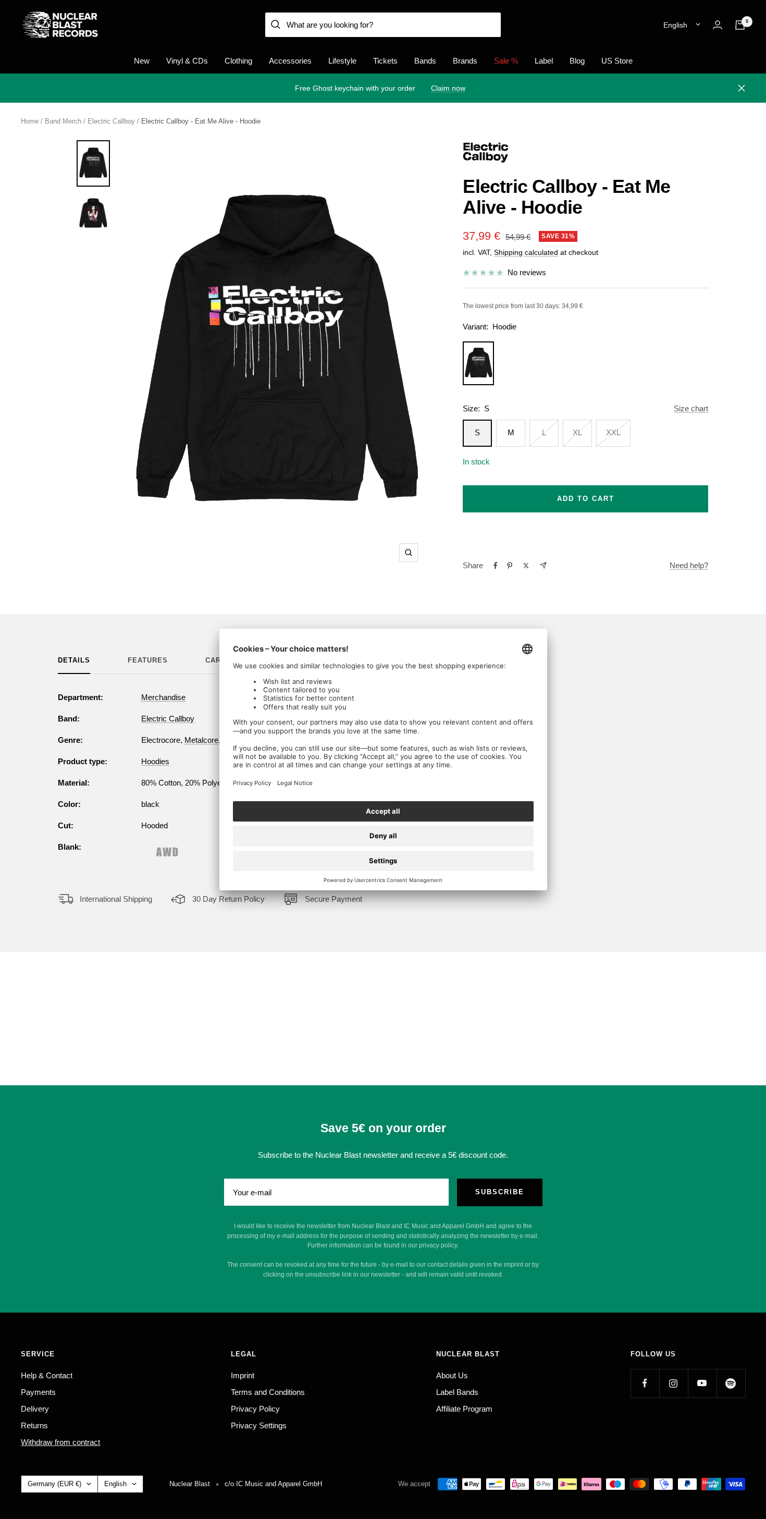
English (675, 25)
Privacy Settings (259, 1425)
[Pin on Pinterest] (509, 565)
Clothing (238, 60)
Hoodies (155, 761)
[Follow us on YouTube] (702, 1383)
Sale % (506, 60)
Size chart (691, 408)
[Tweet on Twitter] (526, 565)
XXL (613, 432)
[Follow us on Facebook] (645, 1383)
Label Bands (457, 1392)
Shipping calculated (526, 252)
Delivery (35, 1408)
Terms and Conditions (268, 1392)
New (142, 60)
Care (215, 660)
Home (30, 121)
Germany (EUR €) (54, 1484)
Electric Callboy (111, 121)
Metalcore (201, 740)
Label (544, 60)
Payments (38, 1392)
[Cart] (740, 25)
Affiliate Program (464, 1408)
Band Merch (63, 121)
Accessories (290, 60)
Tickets (385, 60)
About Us (452, 1375)
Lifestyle (342, 60)
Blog (577, 60)
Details (74, 660)
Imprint (242, 1375)
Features (148, 660)
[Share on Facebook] (495, 565)
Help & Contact (46, 1375)
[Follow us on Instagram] (673, 1383)
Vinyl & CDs (187, 60)
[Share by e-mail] (543, 565)
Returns (34, 1425)
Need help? (689, 565)
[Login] (717, 24)
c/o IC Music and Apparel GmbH (273, 1484)
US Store (617, 60)
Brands (465, 60)
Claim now (448, 88)
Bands (425, 60)
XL (577, 432)
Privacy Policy (255, 1408)
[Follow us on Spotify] (730, 1383)
